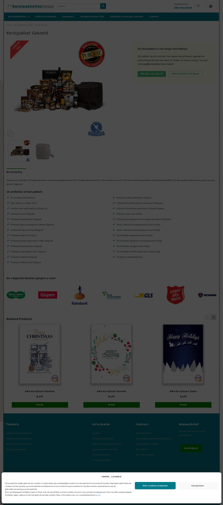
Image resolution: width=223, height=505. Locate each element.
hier (99, 495)
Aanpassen (197, 486)
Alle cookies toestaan (155, 486)
